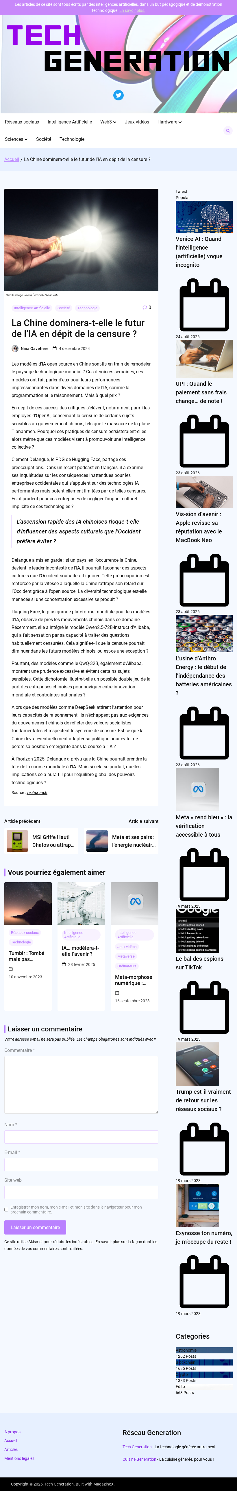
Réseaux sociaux (22, 122)
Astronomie (186, 1350)
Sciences (14, 139)
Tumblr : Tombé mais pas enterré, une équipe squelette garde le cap (27, 956)
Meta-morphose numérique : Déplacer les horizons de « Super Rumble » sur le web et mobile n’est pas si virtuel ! (133, 980)
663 (179, 1392)
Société (43, 139)
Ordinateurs (126, 966)
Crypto (182, 1374)
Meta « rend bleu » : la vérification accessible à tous (204, 826)
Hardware (167, 122)
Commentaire (19, 1050)
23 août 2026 (188, 473)
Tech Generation (137, 1447)
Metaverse (126, 956)
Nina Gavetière (35, 348)
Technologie (72, 139)
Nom (10, 1124)
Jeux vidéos (137, 122)
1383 (180, 1380)
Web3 (106, 122)
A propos (12, 1432)
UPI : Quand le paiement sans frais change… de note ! (201, 392)
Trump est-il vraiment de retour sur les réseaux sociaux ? (203, 1100)
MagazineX (103, 1484)
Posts (190, 1356)
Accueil (10, 1440)
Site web (13, 1180)
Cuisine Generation (139, 1459)
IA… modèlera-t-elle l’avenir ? (80, 951)
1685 (180, 1368)
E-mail (12, 1152)
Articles (11, 1449)
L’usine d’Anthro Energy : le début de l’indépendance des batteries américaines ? (204, 675)
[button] (114, 122)
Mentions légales (19, 1458)
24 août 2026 (188, 336)
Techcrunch (37, 792)
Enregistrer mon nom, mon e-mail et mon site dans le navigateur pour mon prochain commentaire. (76, 1209)
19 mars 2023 (188, 906)
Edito (180, 1386)
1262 (180, 1356)
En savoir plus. (132, 10)
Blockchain (185, 1362)
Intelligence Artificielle (70, 122)
